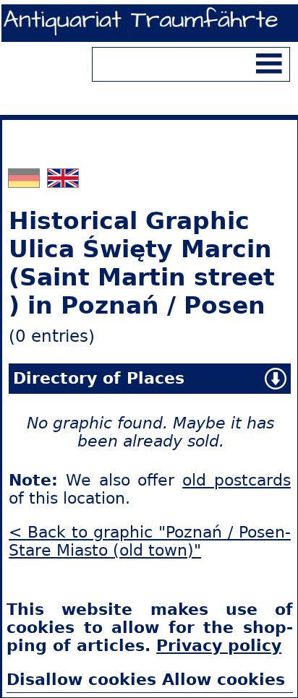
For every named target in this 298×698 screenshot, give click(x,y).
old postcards (236, 480)
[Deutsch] (26, 182)
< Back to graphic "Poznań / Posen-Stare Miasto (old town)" (150, 541)
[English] (63, 182)
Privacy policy (218, 646)
